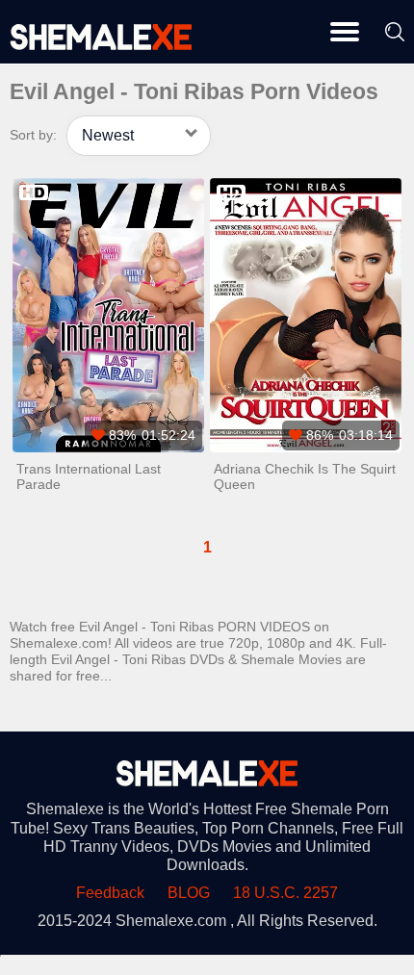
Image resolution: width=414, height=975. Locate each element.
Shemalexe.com (171, 920)
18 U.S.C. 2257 (285, 893)
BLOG (189, 893)
